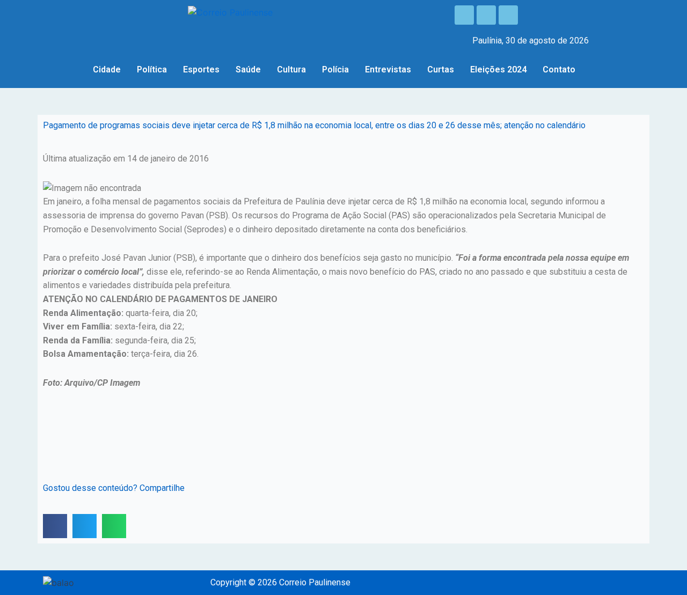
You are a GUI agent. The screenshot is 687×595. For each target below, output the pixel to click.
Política (152, 69)
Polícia (335, 69)
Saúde (248, 69)
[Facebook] (464, 15)
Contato (559, 69)
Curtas (440, 69)
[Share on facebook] (55, 526)
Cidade (107, 69)
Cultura (291, 69)
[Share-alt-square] (508, 15)
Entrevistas (388, 69)
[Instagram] (486, 15)
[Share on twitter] (84, 526)
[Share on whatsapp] (114, 526)
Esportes (201, 69)
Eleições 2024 (498, 69)
